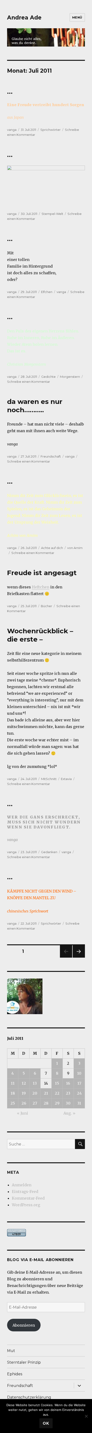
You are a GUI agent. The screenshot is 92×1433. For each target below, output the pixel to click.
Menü (77, 17)
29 (57, 1103)
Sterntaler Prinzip (24, 1362)
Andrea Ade (24, 17)
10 (79, 1073)
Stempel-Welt (52, 214)
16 (68, 1083)
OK (46, 1423)
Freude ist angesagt (42, 573)
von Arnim (75, 548)
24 (79, 1093)
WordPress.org (26, 1204)
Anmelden (21, 1184)
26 (23, 1103)
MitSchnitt (49, 779)
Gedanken (49, 852)
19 (24, 1093)
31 (79, 1103)
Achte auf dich (52, 548)
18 (13, 1093)
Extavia (66, 779)
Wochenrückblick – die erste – (40, 635)
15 (57, 1083)
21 (46, 1093)
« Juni (22, 1113)
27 (35, 1103)
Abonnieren (24, 1325)
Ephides (14, 1374)
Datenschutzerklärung (29, 1397)
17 (79, 1083)
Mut (11, 1350)
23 (68, 1093)
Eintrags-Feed (25, 1191)
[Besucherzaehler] (46, 1232)
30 (68, 1103)
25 (12, 1103)
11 (13, 1083)
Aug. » (69, 1113)
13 (35, 1083)
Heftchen (40, 587)
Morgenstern (70, 376)
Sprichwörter (50, 130)
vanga (12, 130)
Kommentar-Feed (28, 1198)
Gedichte (48, 376)
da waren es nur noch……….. (34, 405)
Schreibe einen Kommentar (28, 381)
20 (34, 1093)
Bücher (46, 606)
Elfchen (46, 292)
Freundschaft (51, 456)
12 (24, 1083)
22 (57, 1093)
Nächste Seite (79, 957)
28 (46, 1103)
